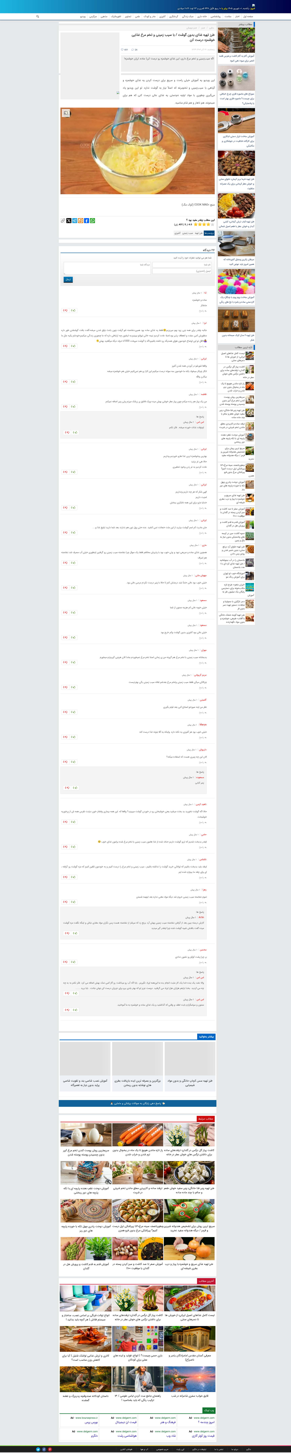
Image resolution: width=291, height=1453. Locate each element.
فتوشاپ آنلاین (126, 1449)
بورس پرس (91, 1422)
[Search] (37, 16)
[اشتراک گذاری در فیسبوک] (86, 220)
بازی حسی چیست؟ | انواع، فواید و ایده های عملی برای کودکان (137, 1357)
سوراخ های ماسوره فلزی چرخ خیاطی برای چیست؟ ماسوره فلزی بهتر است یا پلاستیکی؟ (237, 98)
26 (136, 49)
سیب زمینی (187, 233)
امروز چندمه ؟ (206, 1422)
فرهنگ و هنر (168, 1422)
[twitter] (38, 1449)
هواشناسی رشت (127, 1435)
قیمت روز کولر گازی (203, 1435)
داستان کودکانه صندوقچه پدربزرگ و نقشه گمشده (85, 1398)
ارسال (68, 279)
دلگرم (94, 1435)
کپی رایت (180, 1449)
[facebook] (44, 1449)
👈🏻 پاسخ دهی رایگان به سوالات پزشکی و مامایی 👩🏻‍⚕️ (137, 1103)
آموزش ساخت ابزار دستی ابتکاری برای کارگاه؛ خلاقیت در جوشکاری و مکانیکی (238, 141)
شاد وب (171, 1435)
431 (125, 49)
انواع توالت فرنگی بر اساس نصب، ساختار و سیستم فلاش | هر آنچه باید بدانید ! (86, 1317)
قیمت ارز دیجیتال (126, 1422)
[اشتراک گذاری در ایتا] (80, 220)
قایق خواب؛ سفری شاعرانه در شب (189, 1396)
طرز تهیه (199, 233)
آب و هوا (144, 1449)
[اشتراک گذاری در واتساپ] (92, 220)
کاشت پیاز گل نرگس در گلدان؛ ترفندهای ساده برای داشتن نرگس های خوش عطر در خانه (138, 1317)
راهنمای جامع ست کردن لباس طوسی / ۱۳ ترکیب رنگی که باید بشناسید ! (138, 1398)
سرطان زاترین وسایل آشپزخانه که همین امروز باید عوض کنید (238, 262)
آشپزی (177, 233)
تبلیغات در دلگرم (199, 1449)
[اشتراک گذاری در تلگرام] (74, 220)
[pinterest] (50, 1449)
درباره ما (235, 1449)
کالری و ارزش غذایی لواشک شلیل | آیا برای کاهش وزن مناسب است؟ (85, 1358)
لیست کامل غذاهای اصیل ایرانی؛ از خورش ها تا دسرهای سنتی (190, 1317)
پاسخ (201, 311)
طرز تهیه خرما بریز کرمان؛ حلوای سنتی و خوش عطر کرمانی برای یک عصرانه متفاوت (236, 183)
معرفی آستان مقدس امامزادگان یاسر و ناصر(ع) (190, 1357)
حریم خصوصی (162, 1449)
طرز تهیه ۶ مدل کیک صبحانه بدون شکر (238, 337)
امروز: (252, 8)
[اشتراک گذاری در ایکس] (68, 220)
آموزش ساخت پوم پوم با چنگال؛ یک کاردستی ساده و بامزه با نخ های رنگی (236, 299)
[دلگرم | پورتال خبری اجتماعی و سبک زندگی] (251, 6)
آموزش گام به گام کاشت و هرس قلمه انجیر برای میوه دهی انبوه (236, 58)
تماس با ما (219, 1449)
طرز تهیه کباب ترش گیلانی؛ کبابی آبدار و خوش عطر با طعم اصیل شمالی (236, 224)
